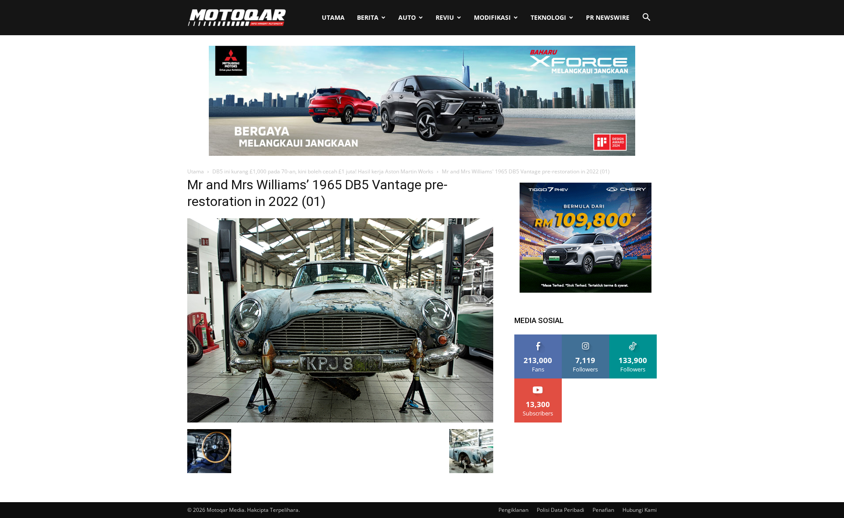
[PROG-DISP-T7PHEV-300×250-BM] (585, 290)
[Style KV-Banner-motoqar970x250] (422, 153)
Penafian (603, 510)
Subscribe (538, 381)
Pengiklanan (513, 510)
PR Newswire (607, 17)
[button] (646, 18)
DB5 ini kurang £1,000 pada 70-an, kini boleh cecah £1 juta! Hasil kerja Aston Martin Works (322, 171)
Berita (367, 17)
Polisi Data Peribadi (560, 510)
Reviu (445, 17)
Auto (407, 17)
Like (538, 337)
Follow (585, 337)
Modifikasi (492, 17)
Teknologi (548, 17)
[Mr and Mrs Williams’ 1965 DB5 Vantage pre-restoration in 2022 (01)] (340, 420)
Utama (333, 17)
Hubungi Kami (639, 510)
